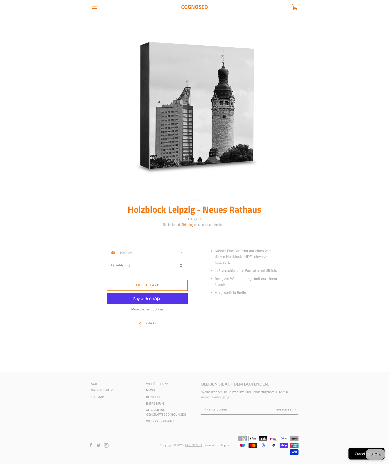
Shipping (187, 225)
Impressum (155, 403)
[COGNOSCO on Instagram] (106, 445)
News (150, 390)
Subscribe (284, 409)
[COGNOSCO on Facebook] (91, 445)
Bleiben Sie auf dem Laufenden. (235, 383)
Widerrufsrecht (160, 421)
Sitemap (97, 397)
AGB (94, 384)
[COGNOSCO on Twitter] (98, 445)
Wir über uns (157, 384)
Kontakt (153, 397)
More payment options (147, 309)
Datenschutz (102, 390)
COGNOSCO (194, 7)
